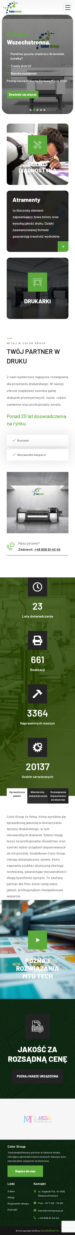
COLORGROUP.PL (50, 1230)
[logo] (12, 7)
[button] (63, 246)
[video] (37, 940)
